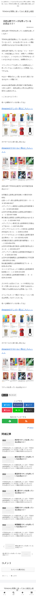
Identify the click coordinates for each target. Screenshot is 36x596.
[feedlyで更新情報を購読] (10, 421)
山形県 (5, 395)
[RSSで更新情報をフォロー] (26, 421)
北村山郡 (13, 395)
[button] (29, 410)
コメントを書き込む (18, 569)
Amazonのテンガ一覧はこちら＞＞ (17, 108)
